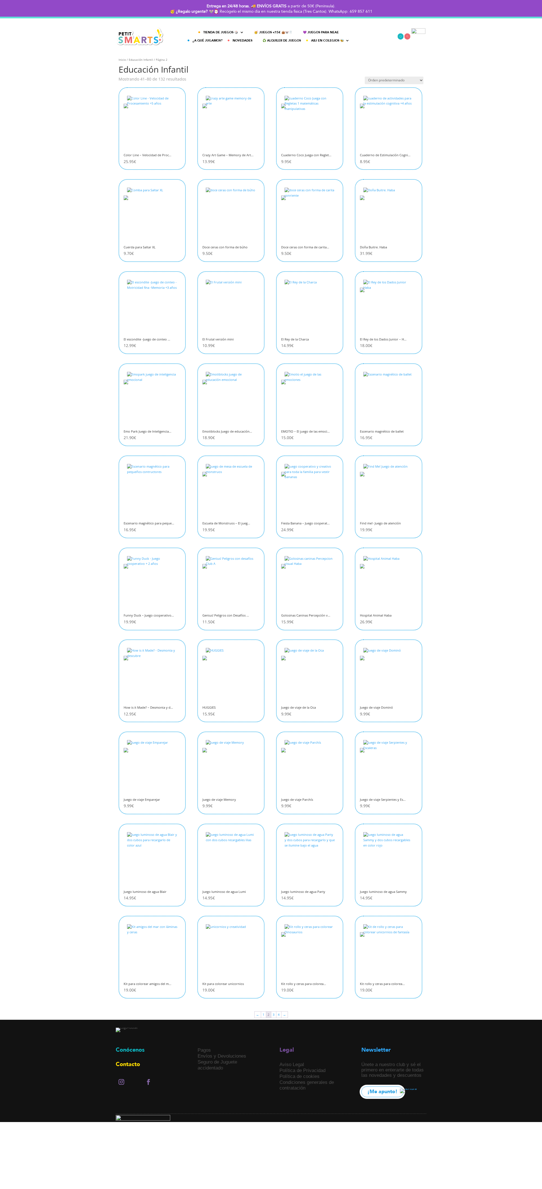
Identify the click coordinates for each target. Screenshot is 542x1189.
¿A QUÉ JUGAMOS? (207, 41)
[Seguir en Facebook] (148, 1082)
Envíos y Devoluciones (222, 1055)
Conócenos (130, 1050)
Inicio (122, 60)
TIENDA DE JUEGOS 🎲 (220, 32)
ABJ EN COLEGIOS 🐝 (327, 41)
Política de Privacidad (302, 1070)
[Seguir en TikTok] (135, 1082)
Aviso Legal (291, 1064)
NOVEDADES (242, 41)
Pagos (204, 1050)
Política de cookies (299, 1076)
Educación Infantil (141, 60)
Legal (286, 1050)
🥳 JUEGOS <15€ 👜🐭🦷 (273, 32)
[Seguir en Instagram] (121, 1082)
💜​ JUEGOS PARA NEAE (321, 32)
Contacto (128, 1064)
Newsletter (376, 1050)
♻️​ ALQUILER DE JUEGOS (282, 41)
